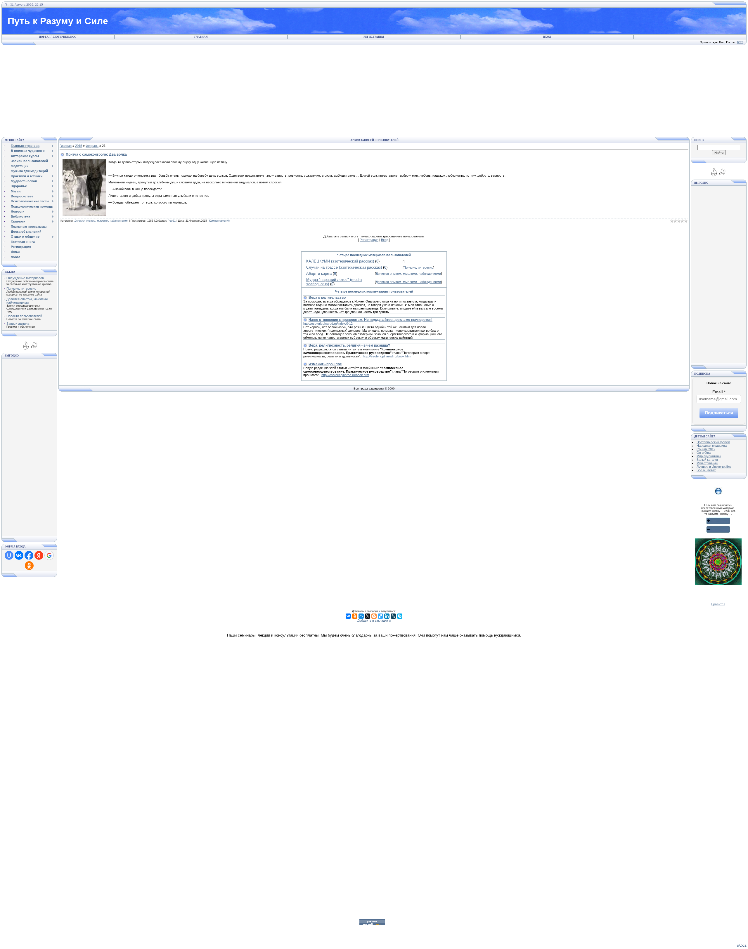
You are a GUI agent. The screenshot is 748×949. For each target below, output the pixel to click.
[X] (367, 616)
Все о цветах (706, 470)
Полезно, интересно (21, 288)
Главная (201, 36)
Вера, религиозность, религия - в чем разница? (349, 345)
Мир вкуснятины (709, 456)
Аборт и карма (319, 273)
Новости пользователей (24, 316)
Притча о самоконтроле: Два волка (96, 154)
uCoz (742, 945)
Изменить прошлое (325, 364)
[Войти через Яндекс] (38, 555)
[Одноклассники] (354, 616)
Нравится (718, 604)
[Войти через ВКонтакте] (19, 555)
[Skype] (399, 616)
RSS (740, 42)
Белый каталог (707, 459)
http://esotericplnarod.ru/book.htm (387, 356)
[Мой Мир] (361, 616)
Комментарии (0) (219, 220)
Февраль (92, 145)
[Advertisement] (374, 90)
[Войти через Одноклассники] (29, 565)
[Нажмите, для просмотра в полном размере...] (84, 215)
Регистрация (373, 36)
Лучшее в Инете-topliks (714, 466)
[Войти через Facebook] (29, 555)
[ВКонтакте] (348, 616)
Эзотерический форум (713, 442)
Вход (547, 36)
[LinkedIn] (386, 616)
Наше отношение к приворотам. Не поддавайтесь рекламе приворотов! (370, 320)
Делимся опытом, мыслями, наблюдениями (27, 300)
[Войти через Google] (49, 555)
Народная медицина (712, 445)
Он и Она (704, 452)
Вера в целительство (327, 298)
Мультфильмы (707, 463)
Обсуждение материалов (25, 278)
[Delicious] (380, 616)
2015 (78, 145)
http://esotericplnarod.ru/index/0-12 (328, 323)
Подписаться (719, 412)
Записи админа (17, 323)
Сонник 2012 (706, 449)
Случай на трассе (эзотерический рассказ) (344, 267)
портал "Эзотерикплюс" (58, 36)
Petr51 (172, 220)
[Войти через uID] (9, 555)
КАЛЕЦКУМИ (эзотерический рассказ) (340, 261)
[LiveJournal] (393, 616)
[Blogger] (374, 616)
